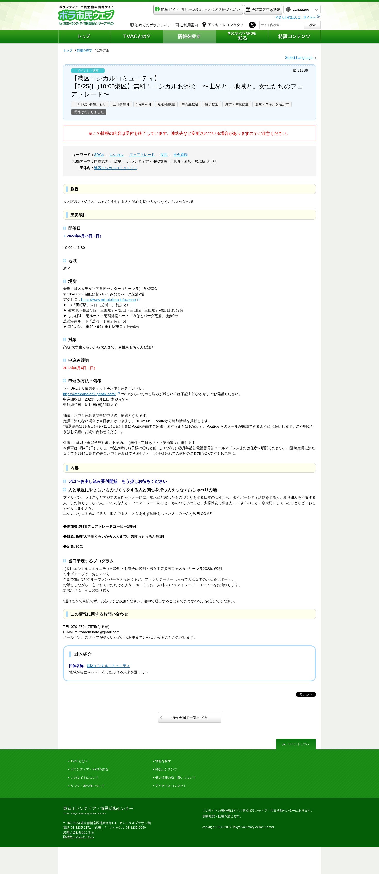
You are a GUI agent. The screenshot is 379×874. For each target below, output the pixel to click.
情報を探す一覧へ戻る (189, 717)
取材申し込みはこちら (78, 837)
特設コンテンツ (166, 769)
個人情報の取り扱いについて (175, 777)
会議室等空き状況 (266, 9)
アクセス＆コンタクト (170, 786)
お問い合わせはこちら (78, 832)
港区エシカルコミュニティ (115, 168)
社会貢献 (180, 155)
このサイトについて (84, 777)
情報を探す (84, 50)
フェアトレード (142, 155)
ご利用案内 (189, 25)
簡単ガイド (201, 9)
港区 (164, 155)
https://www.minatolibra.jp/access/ (108, 299)
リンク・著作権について (88, 786)
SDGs (99, 155)
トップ (67, 50)
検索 (312, 25)
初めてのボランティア (153, 25)
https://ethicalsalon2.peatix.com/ (89, 394)
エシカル (116, 155)
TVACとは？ (79, 761)
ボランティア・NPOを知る (89, 769)
